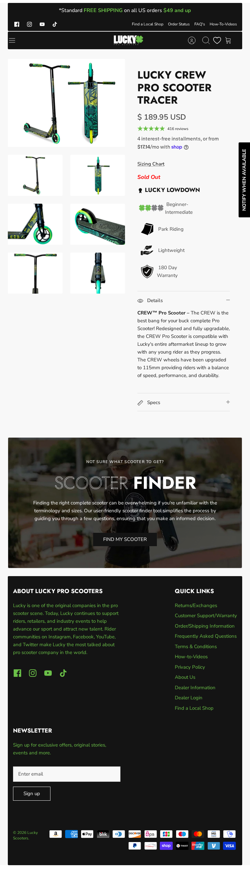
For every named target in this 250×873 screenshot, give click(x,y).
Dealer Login (188, 697)
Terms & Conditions (196, 646)
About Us (185, 677)
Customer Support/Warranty (206, 615)
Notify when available (244, 180)
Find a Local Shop (147, 24)
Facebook (83, 636)
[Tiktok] (55, 24)
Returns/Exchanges (196, 605)
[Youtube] (42, 24)
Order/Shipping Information (205, 626)
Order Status (179, 24)
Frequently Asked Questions (206, 636)
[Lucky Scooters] (128, 40)
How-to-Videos (191, 656)
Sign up (31, 793)
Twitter (31, 644)
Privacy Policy (190, 667)
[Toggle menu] (15, 40)
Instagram (60, 636)
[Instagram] (29, 24)
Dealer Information (195, 687)
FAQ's (199, 24)
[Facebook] (16, 24)
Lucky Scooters (25, 835)
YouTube (105, 636)
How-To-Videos (223, 24)
